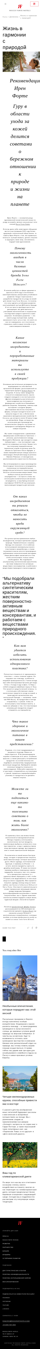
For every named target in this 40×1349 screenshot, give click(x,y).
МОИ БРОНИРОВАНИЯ (11, 1282)
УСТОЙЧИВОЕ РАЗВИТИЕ (12, 1258)
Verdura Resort (27, 390)
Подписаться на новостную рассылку (19, 1294)
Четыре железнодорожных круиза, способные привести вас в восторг (20, 1100)
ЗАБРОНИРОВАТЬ (34, 4)
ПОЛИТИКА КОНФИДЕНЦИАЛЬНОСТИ (16, 1274)
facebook (6, 1297)
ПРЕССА (6, 1236)
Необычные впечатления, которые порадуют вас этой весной (19, 1010)
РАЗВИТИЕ (6, 1243)
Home (5, 17)
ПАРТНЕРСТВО (8, 1247)
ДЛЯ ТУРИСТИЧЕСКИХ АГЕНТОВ (14, 1270)
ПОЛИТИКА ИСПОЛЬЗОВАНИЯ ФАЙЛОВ (17, 1278)
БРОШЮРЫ (6, 1254)
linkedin (6, 1309)
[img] (20, 978)
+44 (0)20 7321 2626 (9, 1325)
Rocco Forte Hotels (23, 224)
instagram (7, 1301)
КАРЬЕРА (6, 1251)
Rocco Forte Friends (11, 1240)
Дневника (14, 17)
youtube (6, 1305)
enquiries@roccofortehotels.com (16, 1321)
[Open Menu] (5, 4)
